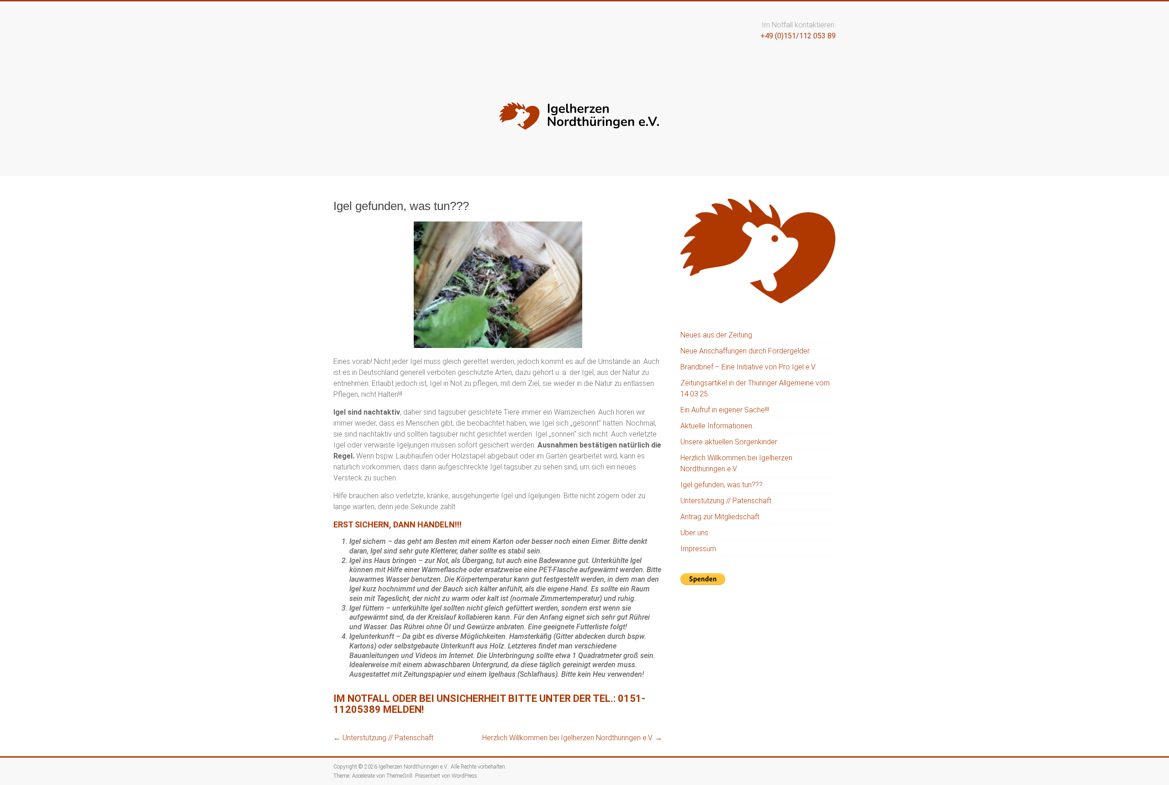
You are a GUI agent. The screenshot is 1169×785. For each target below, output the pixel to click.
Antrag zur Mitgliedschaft (719, 516)
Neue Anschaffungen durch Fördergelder (745, 351)
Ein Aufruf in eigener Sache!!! (724, 410)
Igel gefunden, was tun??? (721, 484)
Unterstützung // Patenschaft (383, 737)
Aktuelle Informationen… (718, 425)
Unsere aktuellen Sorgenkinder (728, 441)
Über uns (694, 532)
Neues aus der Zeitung (716, 335)
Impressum (698, 548)
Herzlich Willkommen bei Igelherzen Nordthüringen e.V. (572, 737)
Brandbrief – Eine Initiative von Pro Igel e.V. (748, 367)
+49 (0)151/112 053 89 (798, 36)
